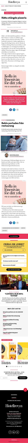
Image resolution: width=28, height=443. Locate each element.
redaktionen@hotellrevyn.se (14, 418)
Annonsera (14, 394)
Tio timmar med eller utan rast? (10, 261)
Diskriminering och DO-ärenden (11, 228)
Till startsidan (14, 236)
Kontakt (14, 397)
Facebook (10, 432)
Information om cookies (13, 400)
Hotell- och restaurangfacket (14, 413)
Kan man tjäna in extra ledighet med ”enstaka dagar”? (13, 256)
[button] (7, 366)
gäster (23, 228)
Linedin (13, 432)
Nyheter (5, 115)
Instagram (17, 432)
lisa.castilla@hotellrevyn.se (16, 32)
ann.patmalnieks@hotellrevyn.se (17, 156)
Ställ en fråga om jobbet (14, 269)
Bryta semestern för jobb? (9, 265)
